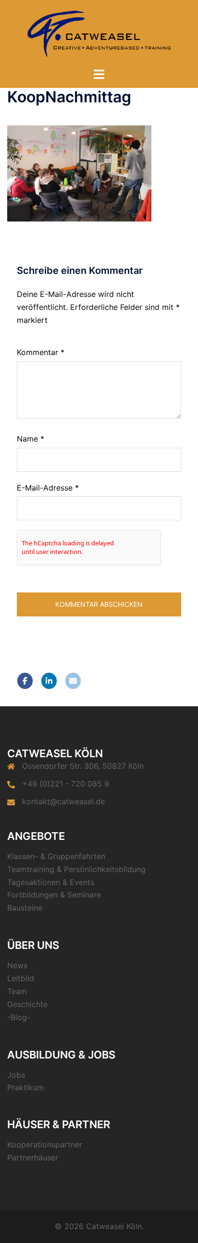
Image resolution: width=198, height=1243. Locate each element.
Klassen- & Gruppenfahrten (56, 856)
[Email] (73, 681)
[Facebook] (25, 681)
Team (17, 991)
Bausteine (24, 907)
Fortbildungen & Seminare (54, 894)
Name (30, 438)
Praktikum (25, 1087)
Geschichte (27, 1004)
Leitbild (20, 978)
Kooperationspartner (44, 1144)
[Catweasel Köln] (98, 32)
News (17, 965)
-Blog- (18, 1017)
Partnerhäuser (32, 1157)
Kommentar (40, 352)
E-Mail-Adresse (48, 487)
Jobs (16, 1075)
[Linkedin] (49, 681)
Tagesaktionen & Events (50, 882)
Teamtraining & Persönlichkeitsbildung (76, 869)
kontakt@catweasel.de (63, 801)
